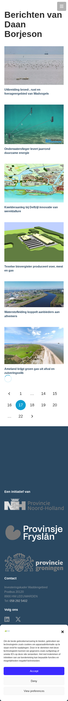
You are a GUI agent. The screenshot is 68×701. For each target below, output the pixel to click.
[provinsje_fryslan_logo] (34, 533)
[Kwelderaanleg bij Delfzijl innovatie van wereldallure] (34, 165)
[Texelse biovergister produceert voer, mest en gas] (34, 224)
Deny (34, 681)
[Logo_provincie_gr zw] (34, 562)
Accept (34, 671)
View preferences (34, 690)
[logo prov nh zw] (34, 504)
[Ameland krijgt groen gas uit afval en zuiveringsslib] (34, 329)
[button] (62, 632)
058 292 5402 (18, 600)
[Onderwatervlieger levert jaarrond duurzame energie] (34, 106)
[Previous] (9, 394)
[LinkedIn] (6, 619)
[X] (18, 619)
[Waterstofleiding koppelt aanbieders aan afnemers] (34, 283)
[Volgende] (32, 416)
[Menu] (61, 6)
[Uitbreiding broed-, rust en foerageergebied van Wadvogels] (34, 48)
